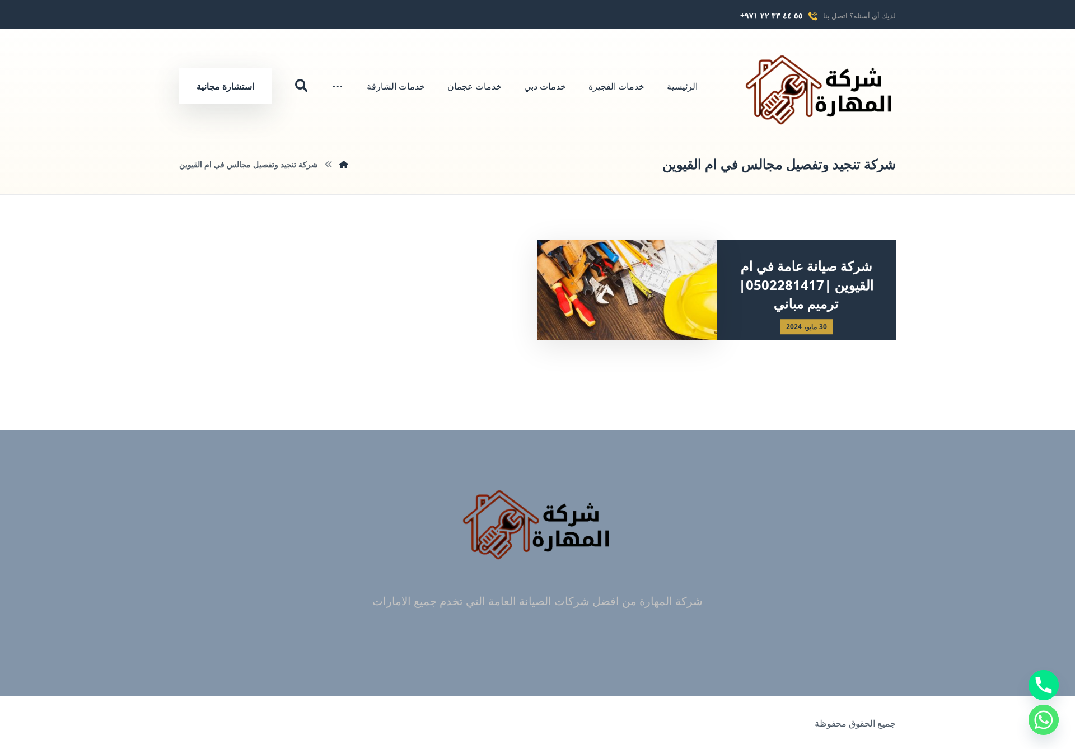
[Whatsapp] (1044, 720)
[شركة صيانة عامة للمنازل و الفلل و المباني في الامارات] (820, 89)
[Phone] (1044, 685)
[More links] (337, 86)
